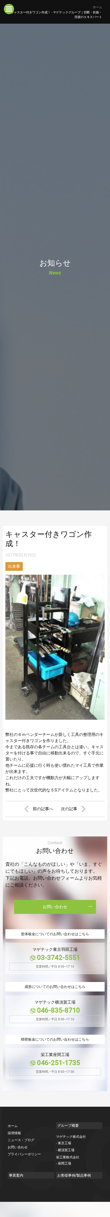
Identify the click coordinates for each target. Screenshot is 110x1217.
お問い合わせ (55, 906)
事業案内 (16, 1175)
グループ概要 (68, 1125)
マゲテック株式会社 (71, 1137)
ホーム (97, 7)
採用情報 (14, 1133)
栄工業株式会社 (67, 1157)
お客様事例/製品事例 (74, 1175)
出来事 (14, 566)
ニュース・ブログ (21, 1140)
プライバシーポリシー (24, 1154)
